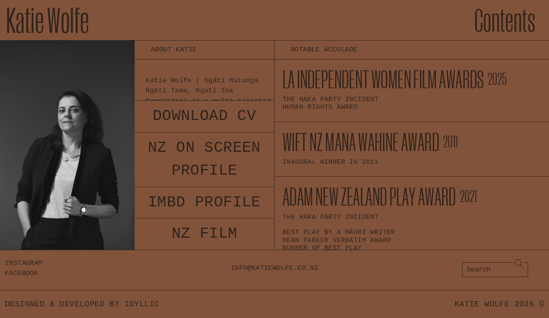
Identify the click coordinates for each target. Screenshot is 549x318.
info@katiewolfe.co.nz (274, 268)
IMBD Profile (204, 202)
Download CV (204, 116)
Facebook (21, 273)
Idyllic (142, 304)
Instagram (24, 263)
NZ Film (205, 234)
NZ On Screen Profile (204, 159)
